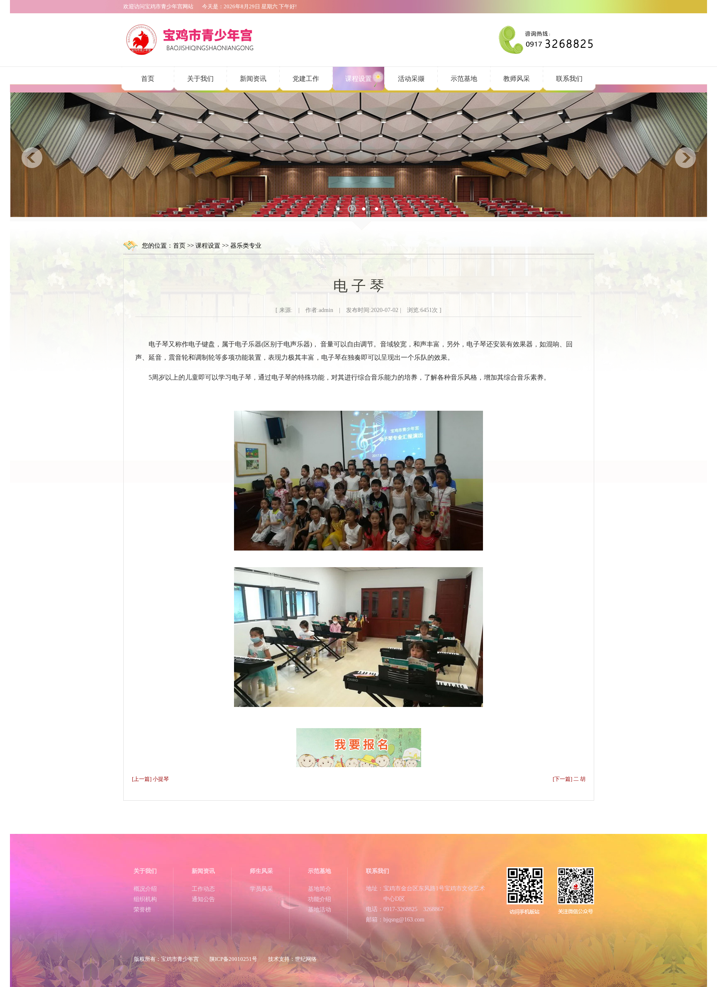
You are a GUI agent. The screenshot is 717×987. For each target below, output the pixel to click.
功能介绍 (319, 899)
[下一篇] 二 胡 (569, 779)
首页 (147, 78)
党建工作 (306, 78)
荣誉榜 (142, 910)
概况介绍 (145, 889)
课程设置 (358, 78)
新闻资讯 (253, 78)
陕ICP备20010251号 (233, 959)
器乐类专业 (245, 245)
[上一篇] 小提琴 (150, 779)
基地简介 (319, 889)
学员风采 (261, 889)
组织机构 (145, 899)
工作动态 (203, 889)
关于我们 (200, 78)
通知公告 (203, 899)
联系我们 (569, 78)
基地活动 (319, 910)
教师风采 (516, 78)
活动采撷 (411, 78)
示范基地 (464, 78)
